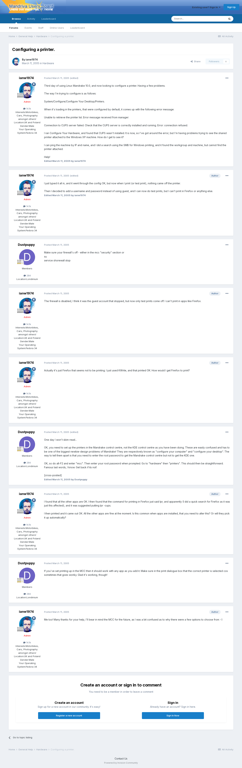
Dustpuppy (26, 245)
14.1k (28, 108)
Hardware (48, 63)
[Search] (229, 19)
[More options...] (226, 78)
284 (28, 275)
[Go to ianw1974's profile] (16, 61)
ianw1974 (32, 59)
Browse (16, 18)
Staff (40, 27)
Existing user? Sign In (205, 7)
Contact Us (121, 758)
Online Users (57, 27)
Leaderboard (77, 27)
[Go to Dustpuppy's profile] (27, 257)
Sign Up (231, 7)
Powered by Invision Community (121, 762)
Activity (31, 18)
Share (197, 61)
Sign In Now (173, 715)
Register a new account (69, 715)
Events (28, 27)
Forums (13, 27)
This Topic (215, 18)
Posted (56, 78)
